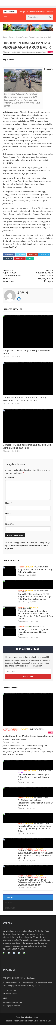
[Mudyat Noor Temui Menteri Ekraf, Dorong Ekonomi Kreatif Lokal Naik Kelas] (28, 379)
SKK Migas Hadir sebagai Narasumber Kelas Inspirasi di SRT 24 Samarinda (35, 802)
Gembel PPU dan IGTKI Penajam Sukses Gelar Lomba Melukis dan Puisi (33, 777)
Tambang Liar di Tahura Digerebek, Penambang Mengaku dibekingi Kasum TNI (34, 632)
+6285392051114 (10, 993)
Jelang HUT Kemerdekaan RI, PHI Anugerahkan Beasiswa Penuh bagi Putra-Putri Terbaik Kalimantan (34, 596)
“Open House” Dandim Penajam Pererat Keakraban (12, 275)
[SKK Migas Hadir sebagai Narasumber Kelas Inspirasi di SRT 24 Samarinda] (28, 792)
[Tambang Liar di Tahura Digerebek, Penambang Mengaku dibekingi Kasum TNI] (9, 631)
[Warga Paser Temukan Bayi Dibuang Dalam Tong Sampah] (9, 571)
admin (7, 52)
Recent (8, 903)
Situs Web (9, 524)
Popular (9, 897)
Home (5, 37)
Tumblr (8, 258)
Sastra (20, 772)
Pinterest (20, 258)
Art (19, 771)
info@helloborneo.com (12, 1002)
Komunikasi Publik (10, 731)
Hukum (27, 607)
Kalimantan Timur (40, 52)
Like (51, 52)
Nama (8, 503)
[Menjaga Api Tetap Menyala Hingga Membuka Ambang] (28, 331)
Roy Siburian (24, 621)
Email (8, 513)
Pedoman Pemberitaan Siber (26, 1021)
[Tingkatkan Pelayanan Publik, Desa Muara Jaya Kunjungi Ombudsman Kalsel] (28, 818)
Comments (10, 908)
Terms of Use (45, 1021)
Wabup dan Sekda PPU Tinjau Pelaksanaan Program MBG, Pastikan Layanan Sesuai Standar (35, 882)
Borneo (11, 37)
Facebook (9, 255)
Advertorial (8, 729)
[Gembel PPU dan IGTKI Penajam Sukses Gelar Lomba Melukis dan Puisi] (28, 426)
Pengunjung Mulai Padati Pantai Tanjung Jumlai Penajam (44, 275)
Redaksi (8, 1021)
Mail (31, 258)
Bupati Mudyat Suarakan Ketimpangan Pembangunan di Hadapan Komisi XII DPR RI (35, 855)
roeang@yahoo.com (11, 1005)
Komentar (10, 478)
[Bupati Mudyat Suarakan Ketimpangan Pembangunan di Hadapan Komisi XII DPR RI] (28, 843)
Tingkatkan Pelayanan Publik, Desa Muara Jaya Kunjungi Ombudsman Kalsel (34, 828)
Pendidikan (22, 592)
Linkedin (45, 255)
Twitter (21, 255)
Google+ (33, 255)
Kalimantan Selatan (41, 823)
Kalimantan (30, 52)
